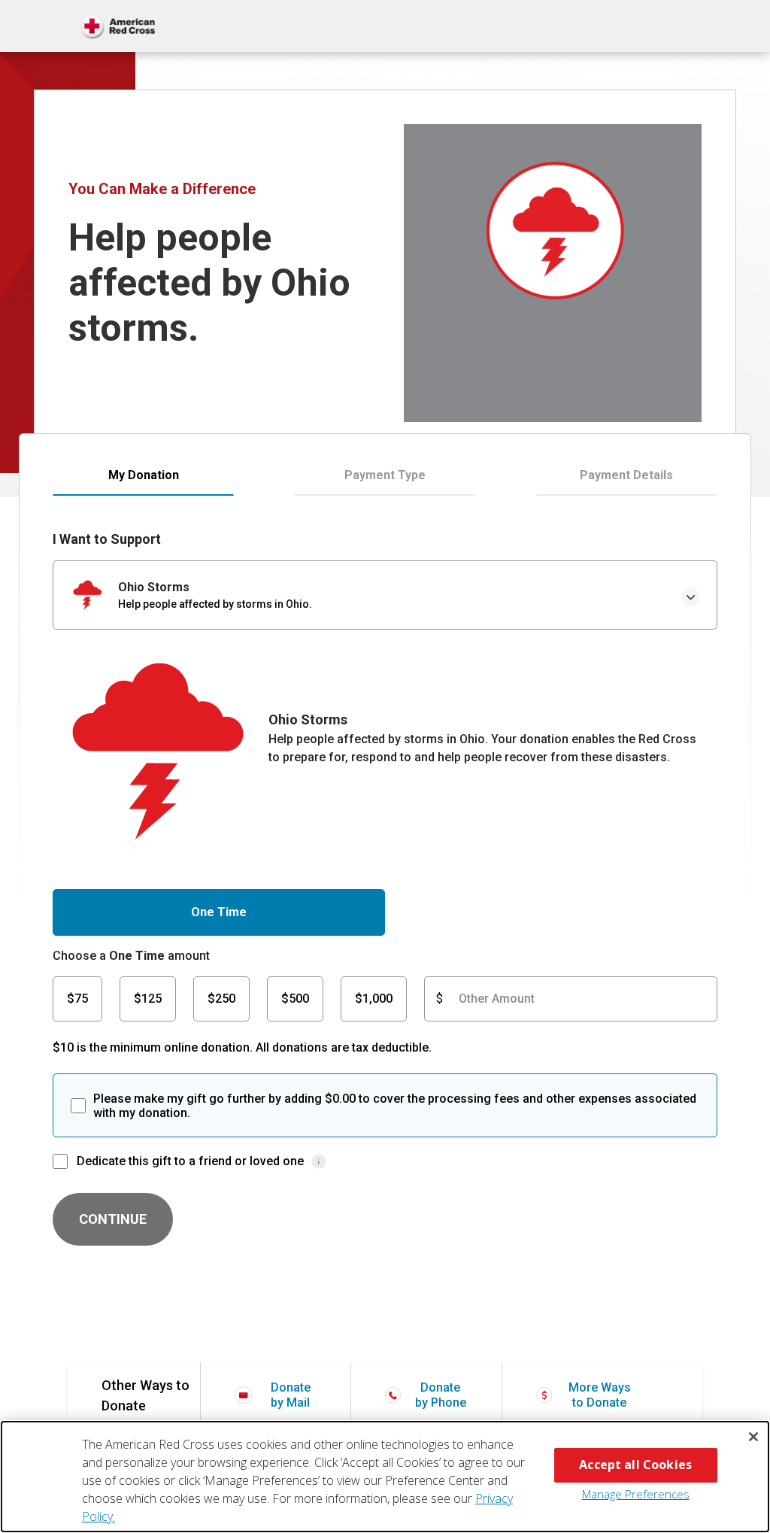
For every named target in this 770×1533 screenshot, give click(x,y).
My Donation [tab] (143, 475)
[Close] (753, 1436)
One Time (219, 912)
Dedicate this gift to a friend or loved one (190, 1161)
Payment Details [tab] (626, 475)
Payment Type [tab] (385, 475)
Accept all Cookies (635, 1464)
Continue (113, 1219)
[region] (385, 1476)
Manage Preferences (636, 1493)
